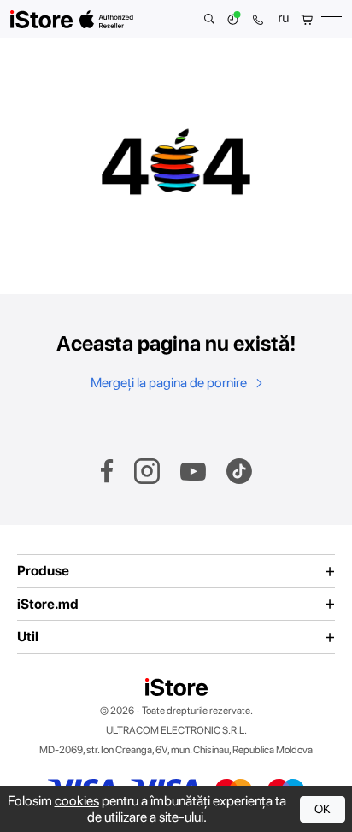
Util (27, 637)
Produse (43, 571)
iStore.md (48, 604)
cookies (77, 801)
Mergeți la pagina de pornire (170, 383)
